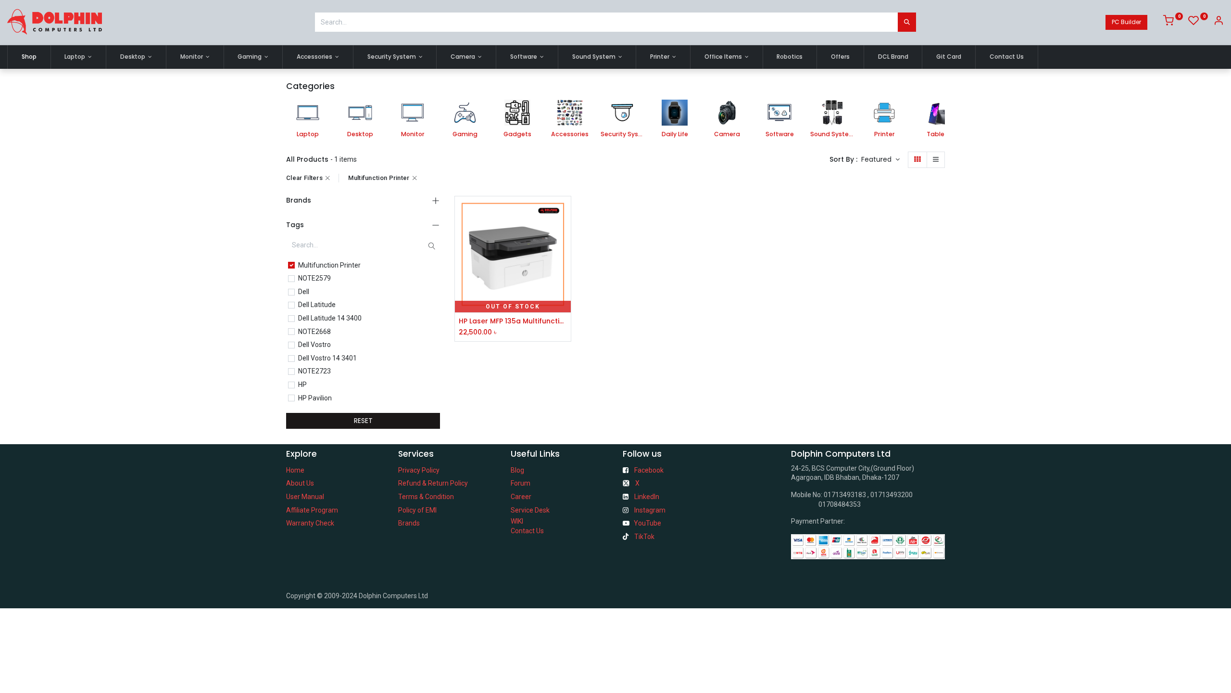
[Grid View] (917, 160)
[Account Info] (1218, 22)
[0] (1173, 22)
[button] (880, 160)
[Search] (907, 22)
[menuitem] (29, 57)
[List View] (936, 160)
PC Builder (1126, 22)
